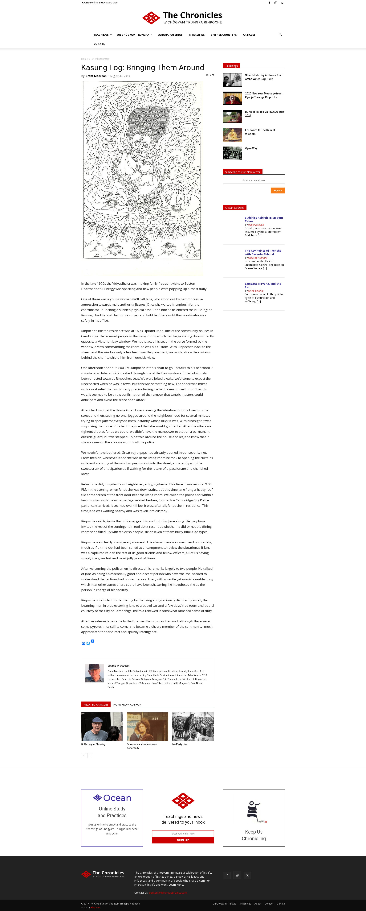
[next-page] (89, 755)
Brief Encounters (224, 34)
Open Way (251, 148)
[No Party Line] (193, 726)
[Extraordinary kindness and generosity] (147, 726)
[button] (280, 35)
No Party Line (179, 744)
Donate (99, 44)
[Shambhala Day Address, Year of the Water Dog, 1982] (232, 80)
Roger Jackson (256, 224)
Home (84, 58)
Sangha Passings (169, 34)
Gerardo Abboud (257, 257)
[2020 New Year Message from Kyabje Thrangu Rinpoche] (232, 98)
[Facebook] (269, 2)
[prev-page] (83, 755)
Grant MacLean (96, 76)
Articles (249, 34)
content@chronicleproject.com (168, 892)
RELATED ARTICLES (95, 704)
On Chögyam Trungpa (133, 34)
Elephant (95, 907)
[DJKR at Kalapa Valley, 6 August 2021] (232, 116)
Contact (269, 903)
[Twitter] (282, 2)
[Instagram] (276, 2)
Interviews (197, 34)
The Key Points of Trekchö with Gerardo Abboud (263, 252)
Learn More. (176, 884)
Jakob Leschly (255, 290)
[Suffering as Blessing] (102, 726)
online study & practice (100, 2)
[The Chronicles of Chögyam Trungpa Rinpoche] (183, 17)
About (257, 903)
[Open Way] (232, 153)
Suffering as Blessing (93, 744)
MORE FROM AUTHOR (127, 704)
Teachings (101, 34)
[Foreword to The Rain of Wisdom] (232, 135)
